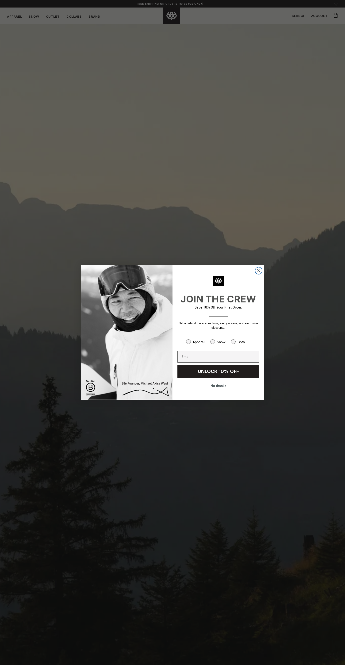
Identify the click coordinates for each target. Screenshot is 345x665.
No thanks (218, 385)
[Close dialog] (258, 270)
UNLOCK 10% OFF (218, 371)
